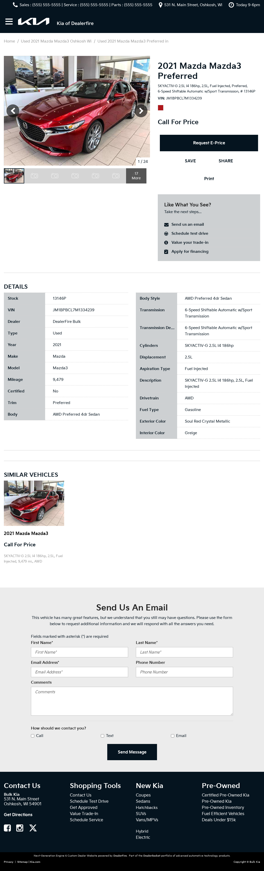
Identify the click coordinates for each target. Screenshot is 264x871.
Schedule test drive (189, 233)
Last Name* (147, 642)
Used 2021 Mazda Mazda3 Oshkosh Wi (57, 41)
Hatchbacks (147, 807)
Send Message (132, 752)
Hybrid (142, 831)
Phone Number (150, 662)
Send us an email (187, 224)
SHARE (226, 161)
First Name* (42, 642)
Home (10, 41)
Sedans (143, 801)
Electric (143, 837)
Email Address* (45, 662)
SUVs (141, 813)
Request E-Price (209, 143)
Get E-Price (20, 574)
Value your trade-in (190, 242)
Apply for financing (190, 251)
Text (109, 735)
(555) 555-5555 (46, 4)
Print (209, 178)
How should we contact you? (58, 728)
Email (181, 735)
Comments (41, 682)
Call (39, 735)
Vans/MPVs (147, 820)
